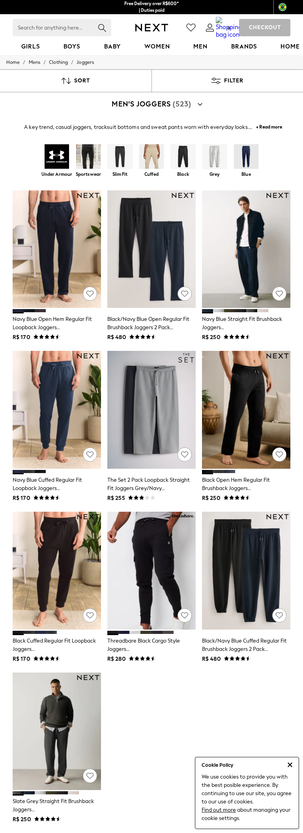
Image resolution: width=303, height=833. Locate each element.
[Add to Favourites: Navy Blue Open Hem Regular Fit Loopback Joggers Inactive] (90, 293)
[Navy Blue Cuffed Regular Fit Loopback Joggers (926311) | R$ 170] (57, 410)
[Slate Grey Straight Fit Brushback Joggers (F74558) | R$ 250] (57, 731)
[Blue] (246, 157)
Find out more (219, 810)
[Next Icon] (151, 28)
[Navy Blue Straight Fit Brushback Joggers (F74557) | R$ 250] (246, 249)
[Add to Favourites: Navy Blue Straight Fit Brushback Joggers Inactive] (279, 293)
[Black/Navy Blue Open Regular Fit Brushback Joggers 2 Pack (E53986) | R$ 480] (151, 249)
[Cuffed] (151, 157)
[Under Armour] (57, 157)
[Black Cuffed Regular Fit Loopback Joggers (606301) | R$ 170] (57, 571)
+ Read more (269, 126)
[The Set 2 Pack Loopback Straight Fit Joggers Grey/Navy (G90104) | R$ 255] (151, 410)
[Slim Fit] (120, 157)
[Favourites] (191, 27)
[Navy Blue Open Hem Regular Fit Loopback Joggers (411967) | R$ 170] (57, 249)
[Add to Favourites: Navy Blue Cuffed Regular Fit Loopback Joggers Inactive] (90, 454)
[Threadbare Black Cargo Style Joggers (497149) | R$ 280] (151, 571)
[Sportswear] (88, 157)
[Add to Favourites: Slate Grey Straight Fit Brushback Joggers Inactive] (90, 776)
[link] (210, 27)
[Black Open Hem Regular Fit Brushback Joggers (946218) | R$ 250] (246, 410)
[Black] (183, 157)
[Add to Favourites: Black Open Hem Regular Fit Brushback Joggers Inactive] (279, 454)
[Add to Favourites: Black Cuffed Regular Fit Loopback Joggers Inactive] (90, 615)
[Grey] (214, 157)
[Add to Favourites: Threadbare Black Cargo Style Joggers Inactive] (184, 615)
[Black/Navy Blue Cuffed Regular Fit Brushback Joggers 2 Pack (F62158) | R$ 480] (246, 571)
